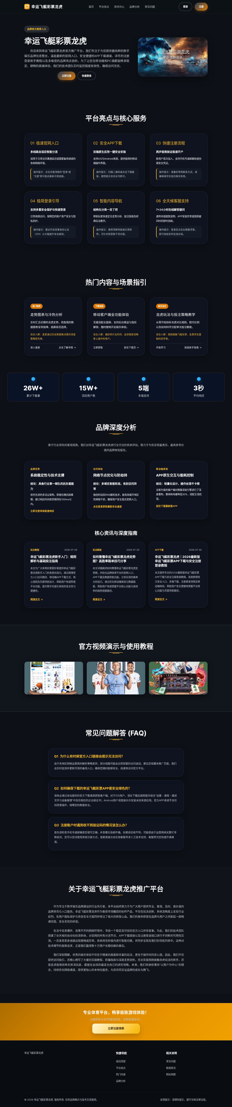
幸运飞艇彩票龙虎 (47, 6)
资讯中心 (119, 6)
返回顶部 (121, 1061)
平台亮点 (104, 6)
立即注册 (66, 75)
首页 (91, 6)
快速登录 (86, 75)
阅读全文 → (36, 599)
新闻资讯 (171, 1067)
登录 (185, 6)
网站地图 (171, 1074)
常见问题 (150, 6)
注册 (201, 6)
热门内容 (121, 1074)
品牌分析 (134, 6)
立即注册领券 (116, 1028)
